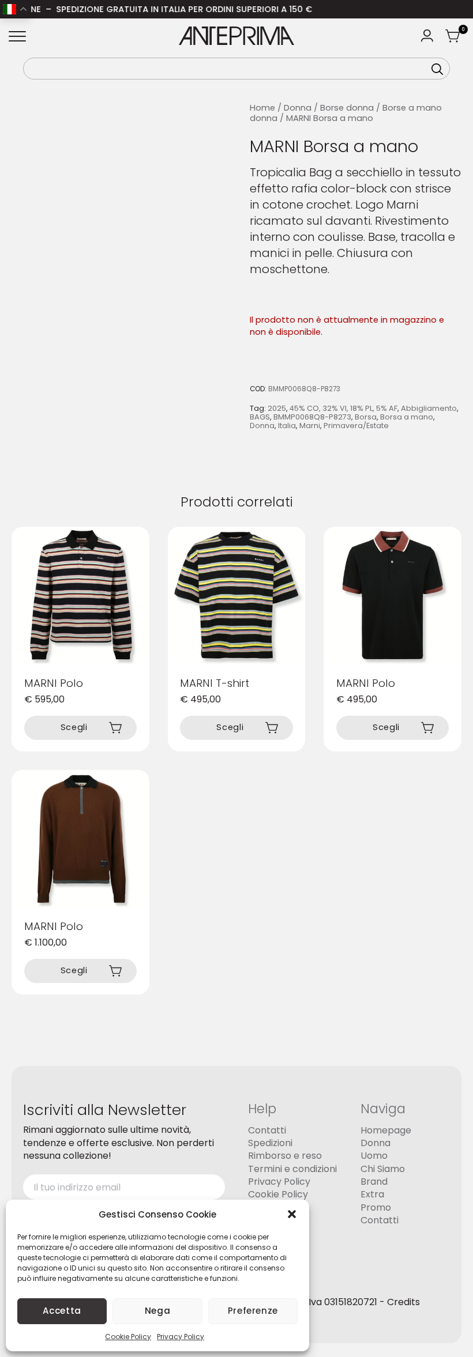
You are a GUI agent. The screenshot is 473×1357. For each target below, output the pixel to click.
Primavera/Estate (356, 425)
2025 (277, 408)
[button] (292, 1214)
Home (262, 108)
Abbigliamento (429, 408)
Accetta (62, 1311)
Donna (297, 108)
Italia (287, 425)
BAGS (260, 417)
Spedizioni (270, 1143)
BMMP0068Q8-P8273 (312, 417)
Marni (309, 425)
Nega (158, 1311)
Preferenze (253, 1311)
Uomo (374, 1155)
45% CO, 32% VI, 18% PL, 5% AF (343, 408)
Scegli (74, 727)
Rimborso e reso (285, 1155)
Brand (374, 1181)
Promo (376, 1207)
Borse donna (347, 108)
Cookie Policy (128, 1336)
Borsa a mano (406, 417)
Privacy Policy (180, 1336)
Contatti (267, 1129)
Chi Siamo (383, 1168)
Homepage (386, 1129)
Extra (372, 1194)
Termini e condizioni (292, 1168)
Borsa (366, 417)
